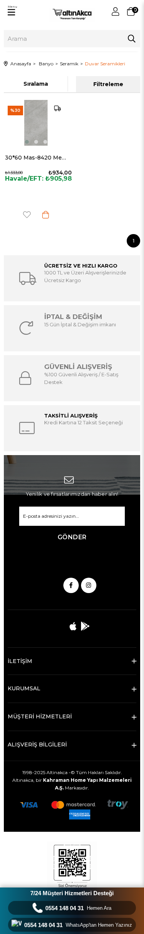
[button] (26, 142)
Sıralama (35, 83)
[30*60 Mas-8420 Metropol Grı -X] (36, 123)
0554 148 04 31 (78, 908)
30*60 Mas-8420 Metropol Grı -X (36, 157)
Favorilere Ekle (27, 215)
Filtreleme (108, 84)
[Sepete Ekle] (45, 215)
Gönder (72, 537)
